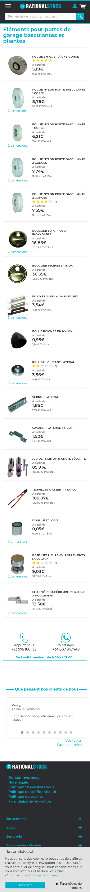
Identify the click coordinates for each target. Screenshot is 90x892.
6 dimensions (18, 542)
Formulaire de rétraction (29, 801)
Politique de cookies (42, 875)
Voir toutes (74, 740)
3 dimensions (17, 318)
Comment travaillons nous (31, 787)
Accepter (25, 885)
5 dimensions (17, 383)
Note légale (18, 782)
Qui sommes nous (23, 778)
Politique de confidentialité (32, 792)
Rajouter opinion (69, 745)
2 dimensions (17, 111)
